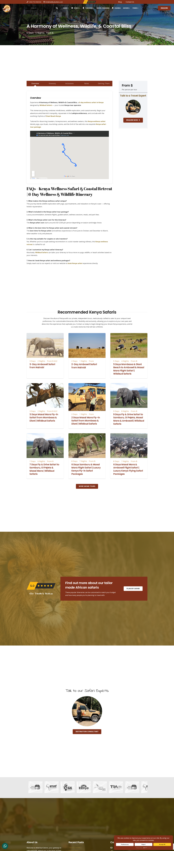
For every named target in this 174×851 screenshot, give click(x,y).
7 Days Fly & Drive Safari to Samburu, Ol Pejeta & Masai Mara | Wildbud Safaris (44, 469)
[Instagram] (143, 2)
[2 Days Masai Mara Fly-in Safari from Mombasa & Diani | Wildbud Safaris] (87, 384)
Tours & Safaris (74, 847)
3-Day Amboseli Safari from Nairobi (42, 366)
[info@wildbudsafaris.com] (112, 847)
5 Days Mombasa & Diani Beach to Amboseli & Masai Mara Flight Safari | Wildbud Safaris (128, 369)
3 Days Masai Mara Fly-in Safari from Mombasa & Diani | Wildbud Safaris (44, 417)
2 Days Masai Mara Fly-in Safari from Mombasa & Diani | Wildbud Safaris (85, 420)
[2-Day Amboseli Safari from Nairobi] (87, 334)
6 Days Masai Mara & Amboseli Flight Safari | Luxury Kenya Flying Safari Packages (128, 469)
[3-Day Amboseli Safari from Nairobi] (45, 334)
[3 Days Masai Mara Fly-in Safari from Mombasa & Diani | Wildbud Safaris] (45, 384)
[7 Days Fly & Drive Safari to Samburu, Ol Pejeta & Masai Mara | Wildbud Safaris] (45, 435)
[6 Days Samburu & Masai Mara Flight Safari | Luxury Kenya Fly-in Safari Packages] (87, 435)
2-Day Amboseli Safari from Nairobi (84, 366)
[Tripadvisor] (146, 2)
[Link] (6, 8)
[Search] (57, 8)
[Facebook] (139, 2)
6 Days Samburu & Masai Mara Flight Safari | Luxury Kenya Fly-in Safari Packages (86, 469)
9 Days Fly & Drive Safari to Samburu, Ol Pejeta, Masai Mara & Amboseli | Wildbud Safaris (128, 419)
